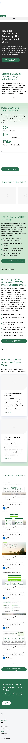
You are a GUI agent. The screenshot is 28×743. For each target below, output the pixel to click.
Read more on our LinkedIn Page (15, 669)
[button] (14, 18)
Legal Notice (4, 733)
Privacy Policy (4, 736)
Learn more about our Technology (13, 261)
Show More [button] (14, 663)
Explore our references (10, 169)
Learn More (7, 412)
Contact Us (6, 703)
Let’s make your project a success (11, 60)
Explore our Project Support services (14, 340)
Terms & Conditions (5, 738)
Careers (3, 731)
